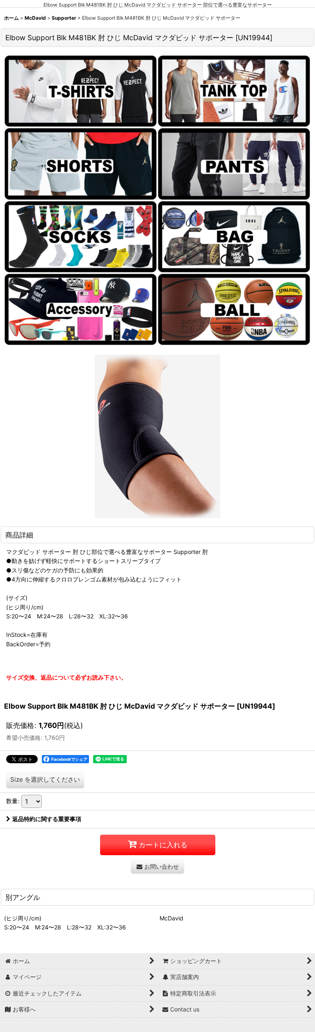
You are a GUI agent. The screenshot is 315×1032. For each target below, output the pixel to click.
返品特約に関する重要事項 (46, 818)
